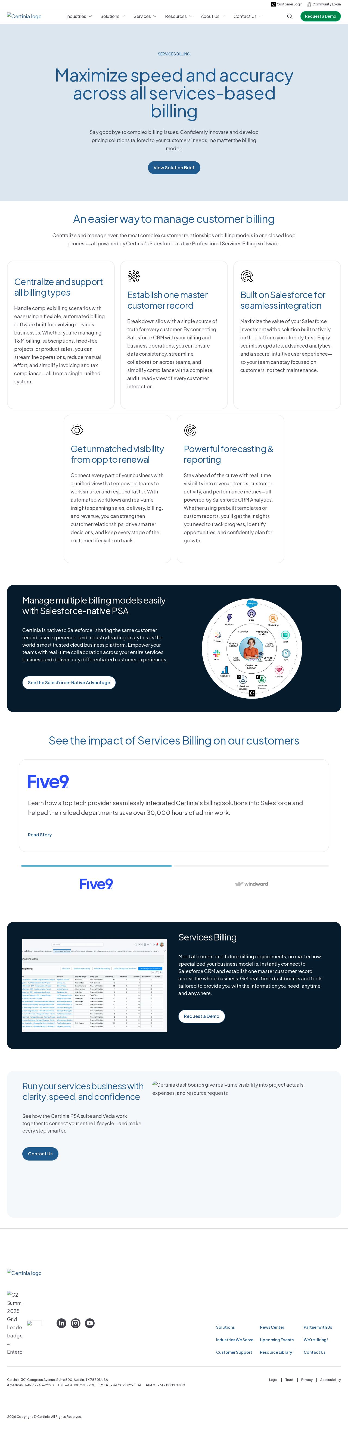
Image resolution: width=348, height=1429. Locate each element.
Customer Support (234, 1352)
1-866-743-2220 (39, 1385)
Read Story (40, 834)
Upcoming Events (277, 1339)
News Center (272, 1327)
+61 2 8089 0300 (171, 1385)
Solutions (225, 1327)
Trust (289, 1380)
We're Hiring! (316, 1339)
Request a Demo (320, 16)
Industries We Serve (234, 1339)
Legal (273, 1380)
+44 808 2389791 (79, 1385)
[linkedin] (61, 1323)
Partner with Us (318, 1327)
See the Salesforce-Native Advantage (69, 682)
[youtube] (89, 1323)
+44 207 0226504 (125, 1385)
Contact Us (40, 1153)
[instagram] (75, 1323)
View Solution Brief (174, 167)
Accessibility (330, 1380)
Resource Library (276, 1352)
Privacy (307, 1380)
